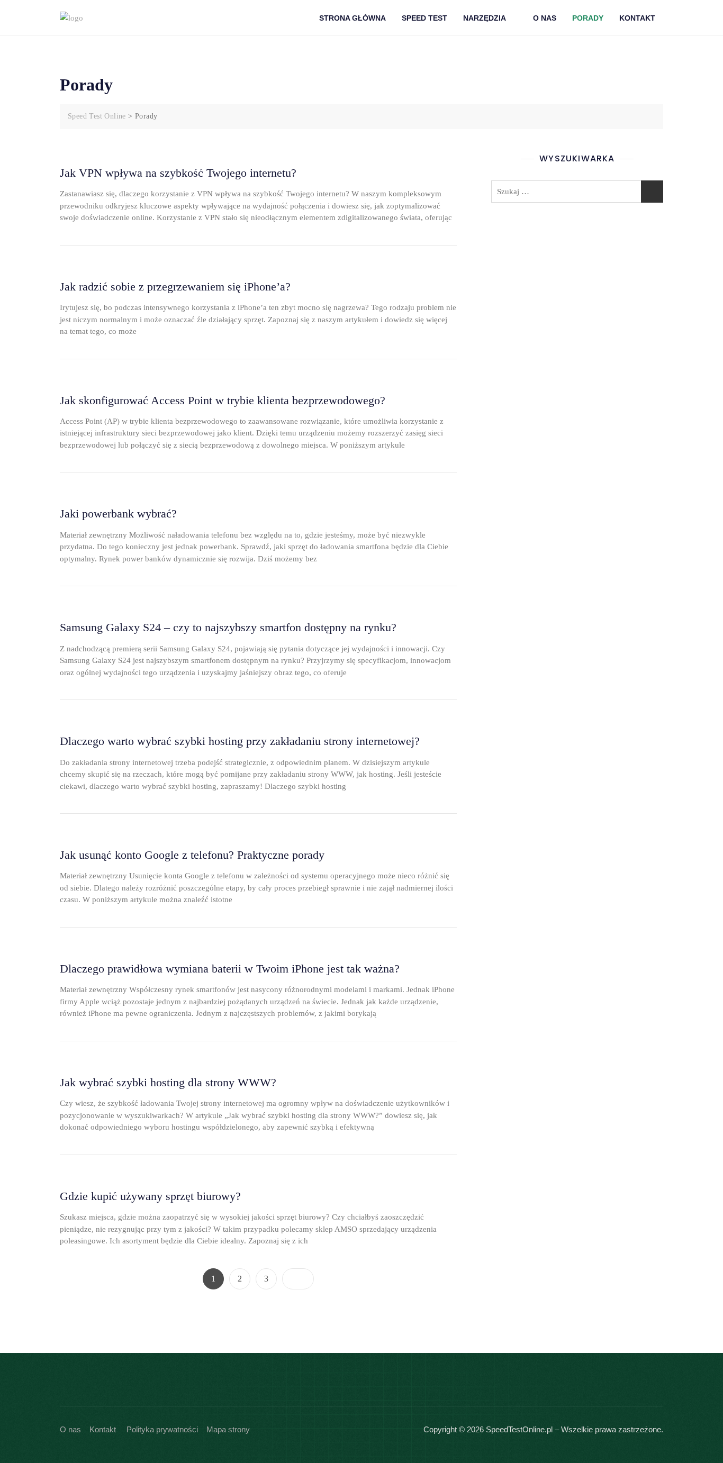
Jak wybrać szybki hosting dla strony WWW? (168, 1082)
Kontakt (102, 1429)
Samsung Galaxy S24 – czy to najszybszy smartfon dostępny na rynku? (228, 627)
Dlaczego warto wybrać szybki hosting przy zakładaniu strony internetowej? (240, 741)
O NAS (544, 18)
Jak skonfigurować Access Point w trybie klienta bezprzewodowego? (222, 400)
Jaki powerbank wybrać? (118, 513)
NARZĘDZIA (484, 18)
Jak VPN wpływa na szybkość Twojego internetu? (178, 172)
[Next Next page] (298, 1278)
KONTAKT (637, 18)
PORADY (587, 18)
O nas (70, 1429)
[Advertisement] (580, 295)
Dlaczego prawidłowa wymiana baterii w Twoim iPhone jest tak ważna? (230, 968)
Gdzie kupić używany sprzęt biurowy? (150, 1196)
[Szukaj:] (577, 191)
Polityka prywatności (162, 1429)
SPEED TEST (424, 18)
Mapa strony (228, 1429)
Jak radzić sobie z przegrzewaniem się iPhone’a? (175, 286)
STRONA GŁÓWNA (352, 18)
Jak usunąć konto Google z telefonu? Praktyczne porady (192, 854)
